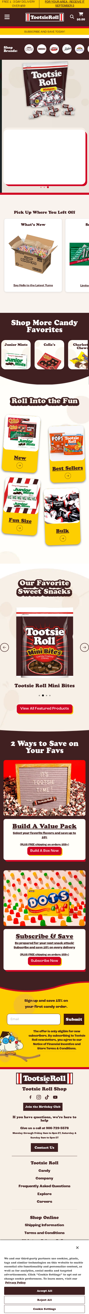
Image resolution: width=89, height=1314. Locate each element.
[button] (4, 647)
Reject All (44, 1299)
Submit (74, 1019)
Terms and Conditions (44, 1233)
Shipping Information (44, 1225)
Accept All (44, 1290)
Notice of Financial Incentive (53, 1044)
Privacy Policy (15, 1282)
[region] (44, 1277)
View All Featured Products (44, 709)
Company (44, 1178)
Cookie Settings (44, 1308)
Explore (44, 1194)
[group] (44, 256)
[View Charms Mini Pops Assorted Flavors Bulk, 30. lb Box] (33, 254)
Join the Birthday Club (42, 1106)
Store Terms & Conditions (56, 1048)
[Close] (77, 1247)
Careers (44, 1202)
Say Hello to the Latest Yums (33, 285)
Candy (44, 1171)
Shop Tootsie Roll (44, 170)
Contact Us (44, 1147)
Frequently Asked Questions (44, 1186)
